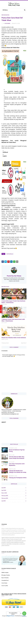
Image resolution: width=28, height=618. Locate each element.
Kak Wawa (7, 23)
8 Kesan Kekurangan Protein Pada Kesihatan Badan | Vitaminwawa (13, 301)
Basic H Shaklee (5, 577)
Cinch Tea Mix (5, 585)
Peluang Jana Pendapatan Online (17, 477)
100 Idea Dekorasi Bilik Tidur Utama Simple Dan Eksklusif (16, 457)
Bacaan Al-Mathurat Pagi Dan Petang (17, 450)
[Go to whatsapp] (24, 613)
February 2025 (14, 498)
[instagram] (8, 590)
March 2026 (14, 493)
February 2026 (14, 495)
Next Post (23, 343)
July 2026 (14, 487)
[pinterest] (20, 590)
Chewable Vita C (5, 580)
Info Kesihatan (5, 15)
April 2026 (14, 490)
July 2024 (14, 500)
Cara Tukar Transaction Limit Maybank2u (16, 464)
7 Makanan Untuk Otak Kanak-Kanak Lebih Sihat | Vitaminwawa (13, 320)
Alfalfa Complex (5, 572)
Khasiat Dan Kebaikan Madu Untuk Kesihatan (14, 337)
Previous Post (5, 343)
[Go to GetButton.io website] (24, 616)
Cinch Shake (4, 583)
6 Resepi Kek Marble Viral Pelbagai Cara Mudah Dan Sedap (17, 471)
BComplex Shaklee (6, 575)
